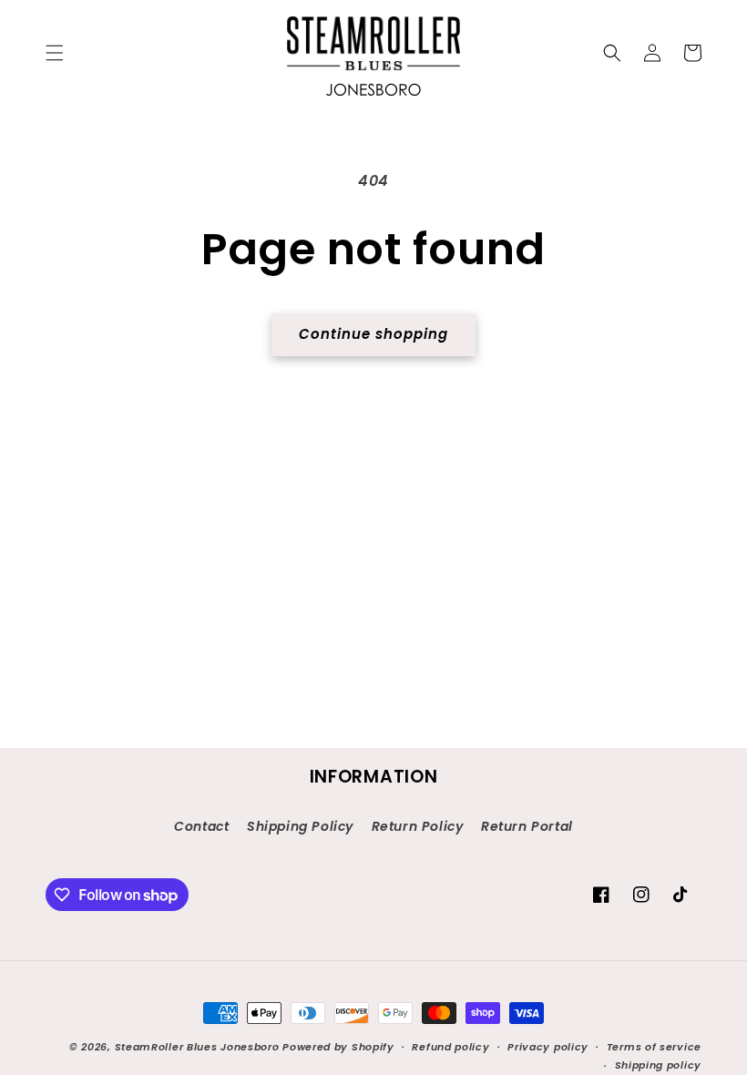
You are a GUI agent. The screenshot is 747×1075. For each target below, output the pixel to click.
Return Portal (527, 826)
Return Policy (418, 826)
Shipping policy (658, 1065)
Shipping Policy (300, 826)
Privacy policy (547, 1046)
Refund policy (450, 1046)
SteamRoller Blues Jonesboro (197, 1046)
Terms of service (654, 1046)
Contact (201, 826)
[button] (55, 53)
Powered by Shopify (338, 1046)
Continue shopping (373, 333)
